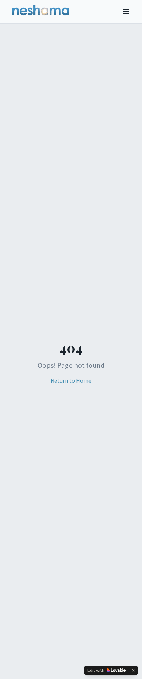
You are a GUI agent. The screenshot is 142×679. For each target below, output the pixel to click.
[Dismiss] (133, 670)
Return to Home (71, 381)
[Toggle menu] (126, 11)
